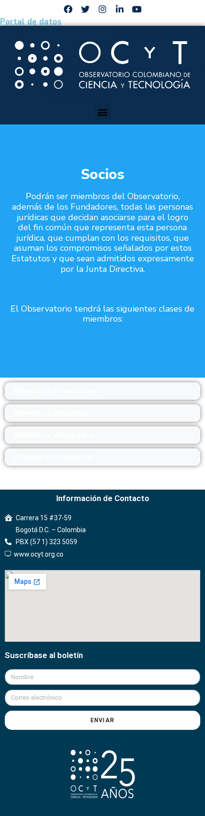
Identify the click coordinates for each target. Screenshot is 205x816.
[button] (103, 112)
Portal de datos (31, 21)
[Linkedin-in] (119, 9)
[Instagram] (102, 9)
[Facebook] (68, 9)
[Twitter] (85, 9)
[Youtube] (136, 9)
